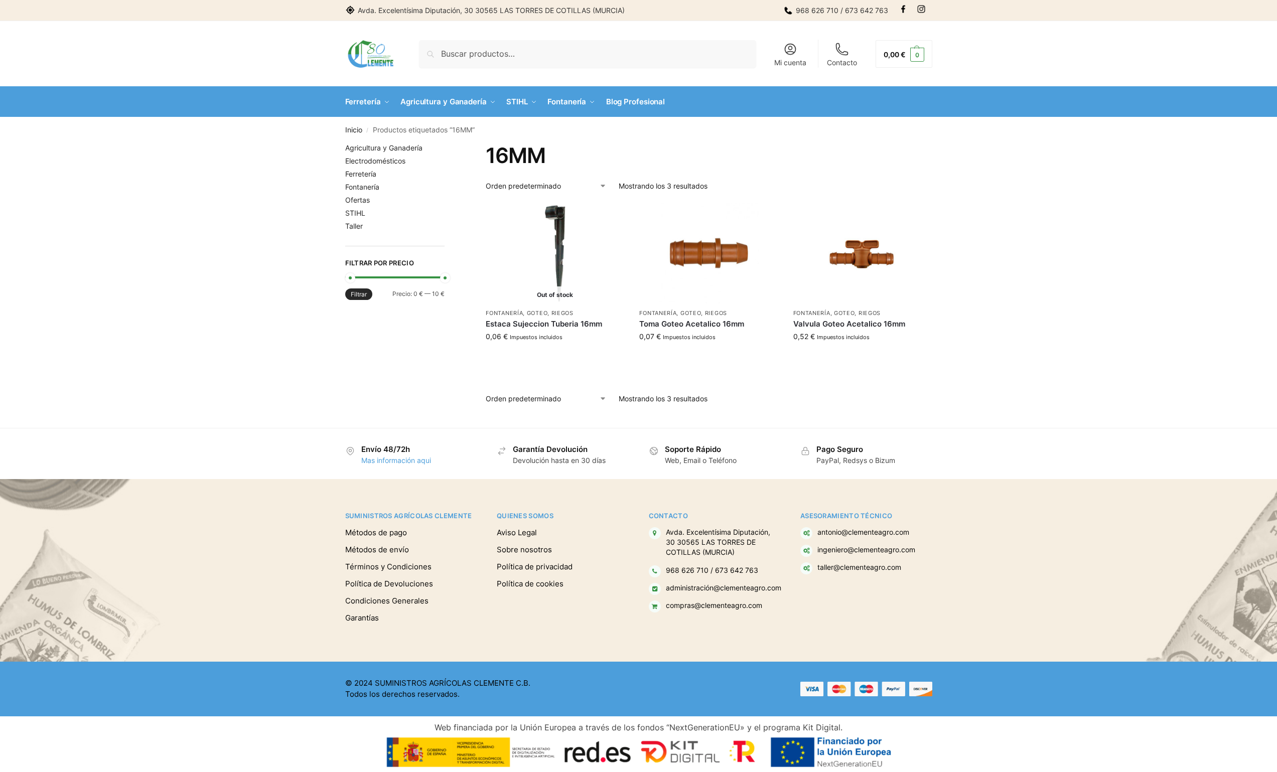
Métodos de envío (377, 549)
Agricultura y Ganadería (383, 147)
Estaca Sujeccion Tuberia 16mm (544, 324)
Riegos (562, 313)
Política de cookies (530, 583)
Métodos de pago (376, 532)
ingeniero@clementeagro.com (866, 550)
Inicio (353, 130)
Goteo (537, 313)
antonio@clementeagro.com (863, 532)
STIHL (355, 213)
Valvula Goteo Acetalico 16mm (849, 324)
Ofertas (357, 200)
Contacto (842, 62)
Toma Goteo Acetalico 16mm (691, 324)
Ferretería (360, 174)
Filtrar (359, 294)
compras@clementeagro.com (714, 605)
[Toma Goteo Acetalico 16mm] (708, 253)
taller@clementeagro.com (859, 567)
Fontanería (504, 313)
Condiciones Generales (387, 600)
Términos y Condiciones (388, 566)
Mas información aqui (396, 460)
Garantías (362, 618)
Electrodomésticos (375, 161)
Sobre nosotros (524, 549)
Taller (354, 226)
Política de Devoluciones (389, 583)
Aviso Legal (517, 532)
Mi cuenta (790, 62)
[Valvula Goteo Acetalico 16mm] (862, 253)
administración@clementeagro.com (723, 588)
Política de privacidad (535, 566)
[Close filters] (448, 149)
